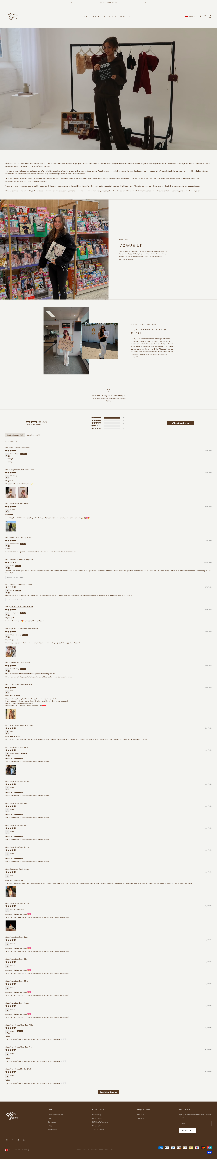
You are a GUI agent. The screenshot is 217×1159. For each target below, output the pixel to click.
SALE (132, 16)
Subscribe (187, 1131)
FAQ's (50, 1126)
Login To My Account (55, 1115)
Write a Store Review (181, 423)
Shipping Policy (97, 1118)
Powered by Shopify (104, 1150)
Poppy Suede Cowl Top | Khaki (20, 538)
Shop (122, 16)
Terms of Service (98, 1130)
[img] (36, 422)
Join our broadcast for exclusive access (108, 2)
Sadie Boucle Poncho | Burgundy (21, 560)
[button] (96, 418)
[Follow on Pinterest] (12, 1140)
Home (85, 16)
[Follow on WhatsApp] (24, 1140)
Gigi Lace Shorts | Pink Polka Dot (21, 607)
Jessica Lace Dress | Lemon (19, 847)
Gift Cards (140, 1118)
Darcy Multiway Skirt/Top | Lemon (22, 470)
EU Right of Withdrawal (100, 1122)
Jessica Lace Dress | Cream (19, 781)
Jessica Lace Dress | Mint (19, 825)
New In (96, 16)
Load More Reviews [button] (108, 1092)
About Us (140, 1115)
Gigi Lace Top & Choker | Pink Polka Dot (24, 629)
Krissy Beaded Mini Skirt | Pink (20, 1069)
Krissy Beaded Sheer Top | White (21, 725)
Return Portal (52, 1130)
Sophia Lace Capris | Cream (19, 869)
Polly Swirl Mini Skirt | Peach (19, 448)
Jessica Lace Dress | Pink (18, 803)
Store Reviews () (33, 435)
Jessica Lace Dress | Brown (19, 504)
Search (50, 1118)
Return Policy (96, 1115)
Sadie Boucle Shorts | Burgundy (21, 584)
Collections (110, 16)
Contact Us (52, 1122)
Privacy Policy (96, 1126)
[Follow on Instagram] (6, 1140)
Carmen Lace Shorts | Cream (20, 663)
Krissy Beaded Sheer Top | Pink (21, 685)
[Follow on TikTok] (18, 1140)
